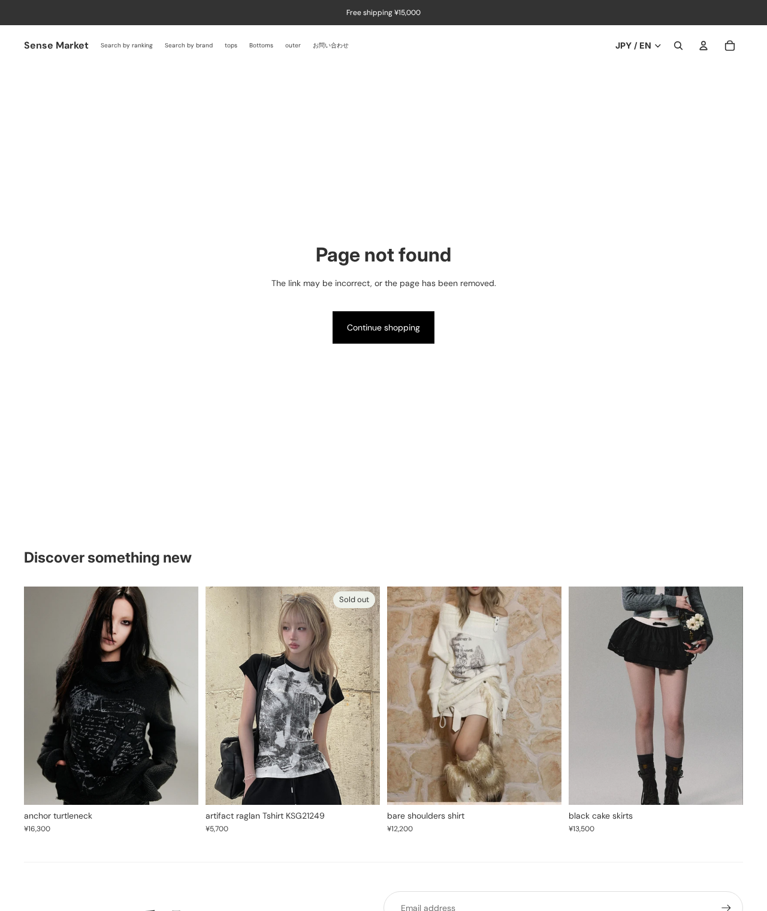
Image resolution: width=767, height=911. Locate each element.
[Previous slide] (42, 696)
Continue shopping (383, 327)
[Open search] (678, 45)
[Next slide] (180, 696)
